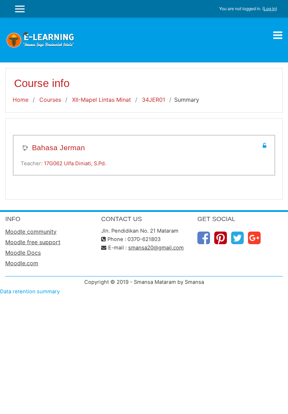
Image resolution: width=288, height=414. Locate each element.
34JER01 (153, 99)
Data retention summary (30, 291)
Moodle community (31, 231)
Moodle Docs (23, 252)
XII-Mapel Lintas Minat (101, 99)
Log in (270, 8)
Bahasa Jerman (58, 147)
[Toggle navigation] (278, 35)
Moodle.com (21, 263)
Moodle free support (32, 242)
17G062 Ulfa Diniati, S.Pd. (75, 163)
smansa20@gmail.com (156, 248)
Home (20, 99)
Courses (50, 99)
